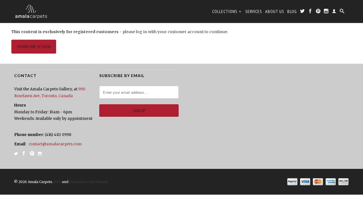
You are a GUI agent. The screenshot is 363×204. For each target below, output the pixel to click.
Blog (292, 11)
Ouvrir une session (33, 46)
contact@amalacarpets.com (55, 144)
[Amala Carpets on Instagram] (326, 12)
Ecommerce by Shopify (88, 182)
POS (57, 182)
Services (253, 11)
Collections (226, 11)
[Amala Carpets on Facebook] (310, 12)
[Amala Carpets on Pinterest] (318, 12)
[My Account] (334, 12)
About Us (274, 11)
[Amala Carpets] (54, 11)
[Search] (342, 12)
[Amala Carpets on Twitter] (302, 12)
